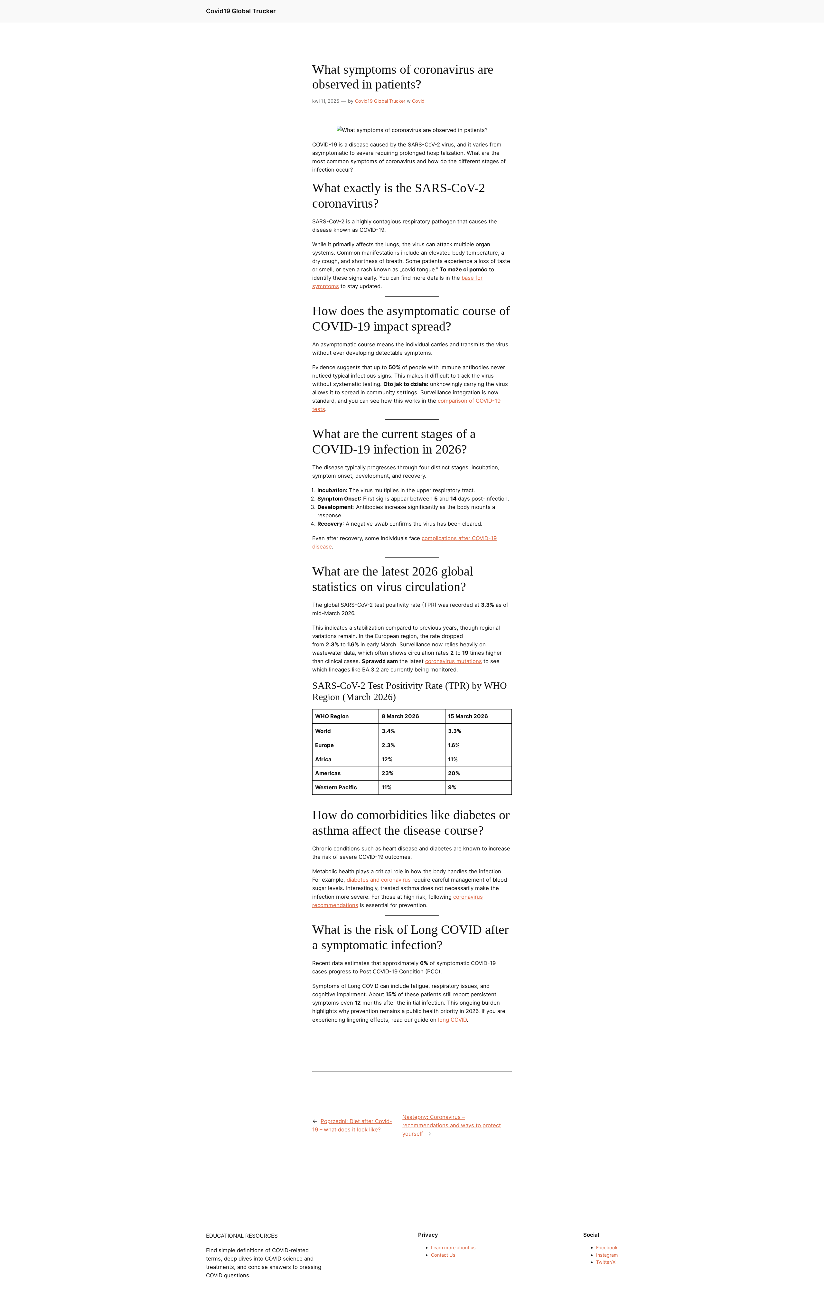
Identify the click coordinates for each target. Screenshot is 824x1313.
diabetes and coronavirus (379, 880)
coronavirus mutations (453, 661)
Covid (418, 101)
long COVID (452, 1020)
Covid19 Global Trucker (241, 11)
